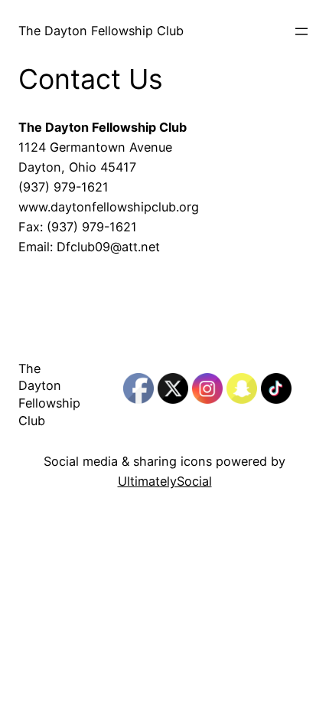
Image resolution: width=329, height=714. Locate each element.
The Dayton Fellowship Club (101, 30)
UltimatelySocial (165, 481)
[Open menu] (301, 31)
